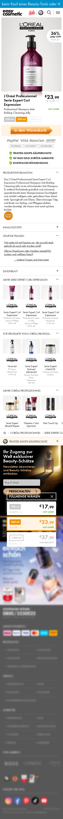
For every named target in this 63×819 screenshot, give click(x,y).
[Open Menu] (13, 13)
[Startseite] (5, 433)
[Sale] (32, 13)
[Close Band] (59, 4)
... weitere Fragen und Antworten (31, 259)
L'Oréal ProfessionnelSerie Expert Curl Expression (20, 100)
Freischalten (19, 491)
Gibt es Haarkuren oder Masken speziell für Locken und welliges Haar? (27, 252)
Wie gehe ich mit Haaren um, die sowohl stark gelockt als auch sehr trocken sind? (28, 244)
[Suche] (49, 13)
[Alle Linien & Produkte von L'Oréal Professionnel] (31, 26)
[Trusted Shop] (41, 13)
